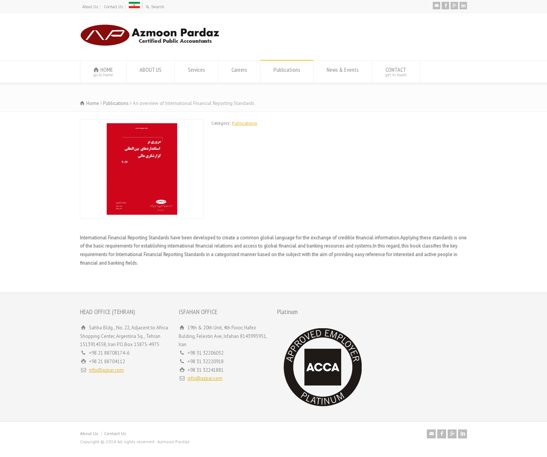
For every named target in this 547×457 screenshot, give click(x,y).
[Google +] (454, 5)
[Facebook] (445, 5)
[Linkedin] (463, 5)
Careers (239, 69)
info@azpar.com (106, 370)
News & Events (343, 69)
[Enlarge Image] (142, 123)
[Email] (436, 5)
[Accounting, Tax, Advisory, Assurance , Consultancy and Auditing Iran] (150, 46)
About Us (90, 6)
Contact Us (113, 6)
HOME (103, 71)
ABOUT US (150, 69)
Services (196, 69)
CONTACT (396, 71)
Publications (287, 69)
